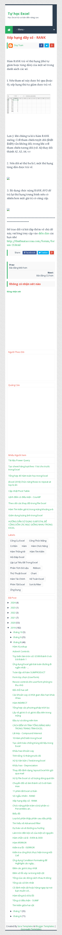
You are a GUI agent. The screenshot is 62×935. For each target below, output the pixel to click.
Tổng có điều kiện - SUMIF (26, 900)
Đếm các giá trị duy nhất (25, 868)
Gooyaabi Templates (31, 929)
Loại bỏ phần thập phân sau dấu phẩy (32, 818)
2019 (13, 627)
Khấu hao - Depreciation (25, 765)
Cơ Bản (13, 546)
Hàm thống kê (17, 551)
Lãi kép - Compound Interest (27, 733)
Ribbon (36, 568)
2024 (13, 602)
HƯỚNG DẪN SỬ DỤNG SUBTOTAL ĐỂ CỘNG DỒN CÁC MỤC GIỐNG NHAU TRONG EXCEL (30, 524)
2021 (13, 617)
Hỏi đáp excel (17, 557)
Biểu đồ (16, 813)
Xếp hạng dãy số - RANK (25, 800)
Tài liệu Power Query (19, 460)
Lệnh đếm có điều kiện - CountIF (24, 497)
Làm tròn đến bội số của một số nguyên (33, 832)
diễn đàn (43, 233)
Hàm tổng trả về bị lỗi (23, 895)
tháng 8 (17, 642)
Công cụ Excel (17, 540)
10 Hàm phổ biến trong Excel (27, 738)
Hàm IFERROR (20, 842)
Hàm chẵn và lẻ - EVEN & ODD (28, 837)
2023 (13, 607)
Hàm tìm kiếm (37, 551)
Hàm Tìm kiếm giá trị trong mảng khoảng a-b (30, 509)
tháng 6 (17, 916)
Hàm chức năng (39, 546)
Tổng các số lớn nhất (23, 882)
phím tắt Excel (17, 584)
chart (34, 573)
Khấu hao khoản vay (23, 750)
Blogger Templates (44, 926)
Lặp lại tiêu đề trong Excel (24, 562)
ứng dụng (15, 589)
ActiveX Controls (21, 651)
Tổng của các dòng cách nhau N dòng (32, 877)
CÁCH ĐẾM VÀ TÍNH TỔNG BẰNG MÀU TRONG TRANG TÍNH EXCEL (32, 727)
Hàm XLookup (20, 646)
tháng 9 (17, 637)
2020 (13, 622)
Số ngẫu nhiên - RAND (24, 795)
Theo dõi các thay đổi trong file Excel (27, 503)
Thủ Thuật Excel (18, 573)
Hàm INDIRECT (20, 702)
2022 (13, 612)
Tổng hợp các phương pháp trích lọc (31, 707)
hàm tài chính (17, 578)
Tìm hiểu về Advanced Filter (27, 823)
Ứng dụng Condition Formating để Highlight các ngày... (30, 862)
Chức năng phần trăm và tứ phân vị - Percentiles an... (31, 807)
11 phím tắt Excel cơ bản (25, 791)
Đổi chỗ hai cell (20, 690)
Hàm (24, 546)
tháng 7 (17, 911)
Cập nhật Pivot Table (19, 491)
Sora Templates (25, 926)
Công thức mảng (37, 540)
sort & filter (35, 584)
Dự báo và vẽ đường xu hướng (28, 828)
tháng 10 (18, 632)
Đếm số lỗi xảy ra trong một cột (28, 873)
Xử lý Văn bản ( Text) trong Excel (29, 760)
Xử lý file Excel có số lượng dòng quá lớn (33, 778)
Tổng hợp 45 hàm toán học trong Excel (28, 475)
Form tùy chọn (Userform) (26, 677)
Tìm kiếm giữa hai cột (23, 905)
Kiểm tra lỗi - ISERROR (24, 847)
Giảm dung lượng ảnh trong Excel (25, 515)
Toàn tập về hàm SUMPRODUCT (29, 672)
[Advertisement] (31, 419)
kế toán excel (37, 578)
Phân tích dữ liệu (19, 568)
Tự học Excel (18, 13)
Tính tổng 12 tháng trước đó (27, 755)
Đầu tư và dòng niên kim (25, 720)
